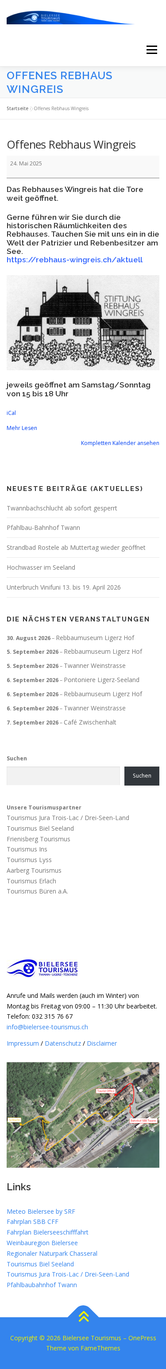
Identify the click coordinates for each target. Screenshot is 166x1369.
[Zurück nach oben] (83, 1317)
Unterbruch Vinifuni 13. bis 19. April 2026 (64, 587)
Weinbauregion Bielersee (42, 1243)
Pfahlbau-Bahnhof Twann (43, 527)
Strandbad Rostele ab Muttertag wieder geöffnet (76, 547)
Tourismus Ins (27, 849)
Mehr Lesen (22, 428)
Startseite (17, 108)
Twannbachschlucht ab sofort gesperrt (62, 508)
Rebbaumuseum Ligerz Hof (95, 637)
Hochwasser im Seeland (41, 567)
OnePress (142, 1338)
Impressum (23, 1043)
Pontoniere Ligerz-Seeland (101, 679)
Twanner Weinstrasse (95, 665)
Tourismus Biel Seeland (40, 828)
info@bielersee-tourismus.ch (47, 1027)
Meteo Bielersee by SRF (41, 1211)
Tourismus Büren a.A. (37, 891)
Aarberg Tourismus (34, 870)
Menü (151, 50)
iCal (11, 413)
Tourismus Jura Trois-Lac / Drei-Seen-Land (68, 817)
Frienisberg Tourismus (38, 839)
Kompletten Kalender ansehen (120, 443)
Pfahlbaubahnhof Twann (42, 1285)
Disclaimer (102, 1043)
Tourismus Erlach (31, 881)
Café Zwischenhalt (90, 722)
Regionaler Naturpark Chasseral (52, 1253)
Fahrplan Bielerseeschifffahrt (48, 1232)
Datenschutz (63, 1043)
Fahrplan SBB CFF (32, 1221)
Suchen (17, 758)
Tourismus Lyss (29, 859)
